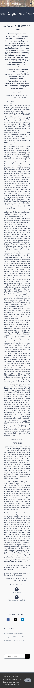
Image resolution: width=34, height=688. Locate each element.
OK (28, 680)
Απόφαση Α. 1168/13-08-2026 (14, 637)
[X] (15, 620)
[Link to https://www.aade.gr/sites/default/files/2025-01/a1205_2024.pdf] (17, 589)
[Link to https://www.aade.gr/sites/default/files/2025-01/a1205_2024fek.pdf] (17, 597)
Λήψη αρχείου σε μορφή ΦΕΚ (17, 600)
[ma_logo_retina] (9, 2)
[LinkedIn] (22, 620)
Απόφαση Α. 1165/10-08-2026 (14, 640)
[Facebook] (8, 620)
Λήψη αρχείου (17, 592)
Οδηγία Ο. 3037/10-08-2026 (14, 633)
